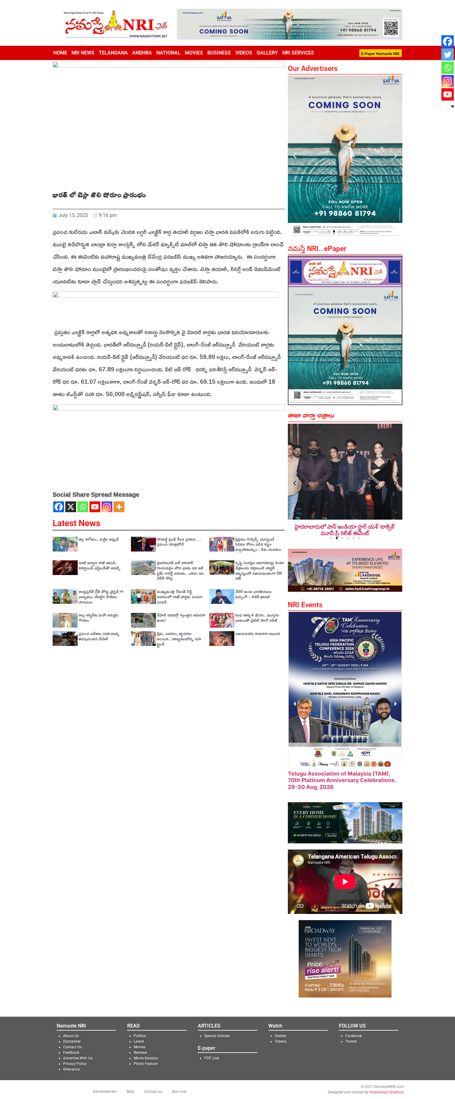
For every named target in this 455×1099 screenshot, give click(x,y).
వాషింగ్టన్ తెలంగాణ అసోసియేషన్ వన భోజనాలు (338, 780)
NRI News (83, 53)
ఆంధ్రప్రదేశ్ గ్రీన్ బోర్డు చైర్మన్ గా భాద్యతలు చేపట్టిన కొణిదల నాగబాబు (101, 596)
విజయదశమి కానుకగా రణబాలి (257, 633)
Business (219, 53)
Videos (243, 53)
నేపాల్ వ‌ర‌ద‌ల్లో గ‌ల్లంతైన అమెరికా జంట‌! (181, 617)
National (168, 53)
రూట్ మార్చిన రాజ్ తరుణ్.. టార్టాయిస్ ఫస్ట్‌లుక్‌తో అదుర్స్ (99, 565)
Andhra (142, 53)
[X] (70, 506)
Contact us (153, 1085)
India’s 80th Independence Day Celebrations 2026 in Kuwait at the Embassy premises (345, 533)
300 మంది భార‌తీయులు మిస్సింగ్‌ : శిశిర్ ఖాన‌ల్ (253, 594)
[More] (119, 506)
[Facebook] (58, 506)
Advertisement (105, 1085)
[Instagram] (107, 506)
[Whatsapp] (82, 506)
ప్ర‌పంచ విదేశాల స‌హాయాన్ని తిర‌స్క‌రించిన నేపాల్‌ (99, 636)
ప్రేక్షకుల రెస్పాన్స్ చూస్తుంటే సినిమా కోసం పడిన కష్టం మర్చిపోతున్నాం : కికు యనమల (258, 544)
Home (60, 53)
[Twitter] (447, 54)
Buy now (179, 1085)
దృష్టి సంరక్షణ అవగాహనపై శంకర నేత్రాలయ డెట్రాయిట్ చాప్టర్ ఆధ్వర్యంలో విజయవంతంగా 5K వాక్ (259, 570)
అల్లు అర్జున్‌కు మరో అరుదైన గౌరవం (98, 617)
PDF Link (211, 1051)
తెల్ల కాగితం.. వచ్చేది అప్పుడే (99, 539)
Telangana (113, 53)
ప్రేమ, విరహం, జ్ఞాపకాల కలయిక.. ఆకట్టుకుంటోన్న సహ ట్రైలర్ (179, 638)
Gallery (267, 53)
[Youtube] (94, 506)
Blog (130, 1085)
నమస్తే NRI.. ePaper (317, 248)
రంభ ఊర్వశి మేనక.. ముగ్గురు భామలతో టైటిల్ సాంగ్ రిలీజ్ (257, 617)
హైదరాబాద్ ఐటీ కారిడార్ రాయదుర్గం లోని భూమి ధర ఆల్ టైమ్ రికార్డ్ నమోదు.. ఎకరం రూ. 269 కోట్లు (181, 570)
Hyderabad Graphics (387, 1086)
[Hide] (452, 106)
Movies (194, 53)
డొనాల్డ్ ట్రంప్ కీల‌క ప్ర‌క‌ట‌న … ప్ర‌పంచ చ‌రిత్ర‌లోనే (179, 541)
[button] (295, 155)
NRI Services (298, 53)
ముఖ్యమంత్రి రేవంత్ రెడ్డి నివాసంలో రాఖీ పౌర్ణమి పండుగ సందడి (179, 596)
